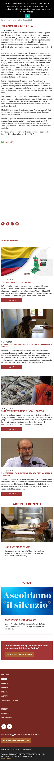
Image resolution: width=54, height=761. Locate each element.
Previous (5, 523)
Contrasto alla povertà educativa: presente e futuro (26, 346)
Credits (9, 758)
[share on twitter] (3, 224)
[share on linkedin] (17, 224)
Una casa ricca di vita (17, 547)
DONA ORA (4, 692)
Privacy (4, 758)
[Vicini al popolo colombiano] (27, 261)
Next (49, 523)
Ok (27, 16)
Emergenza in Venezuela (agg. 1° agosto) (23, 411)
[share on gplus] (12, 224)
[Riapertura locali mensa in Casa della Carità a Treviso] (27, 452)
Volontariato (6, 718)
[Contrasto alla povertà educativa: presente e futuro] (27, 323)
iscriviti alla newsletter (19, 654)
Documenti (5, 688)
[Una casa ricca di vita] (27, 524)
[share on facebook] (7, 224)
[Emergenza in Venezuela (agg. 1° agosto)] (27, 390)
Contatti (4, 696)
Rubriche (4, 683)
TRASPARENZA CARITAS (9, 700)
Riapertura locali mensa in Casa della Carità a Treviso (26, 474)
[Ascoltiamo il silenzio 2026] (27, 601)
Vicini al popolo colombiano (17, 282)
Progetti (4, 709)
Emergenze (5, 713)
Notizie (4, 679)
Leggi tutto (12, 300)
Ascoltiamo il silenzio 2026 (20, 620)
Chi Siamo (5, 675)
